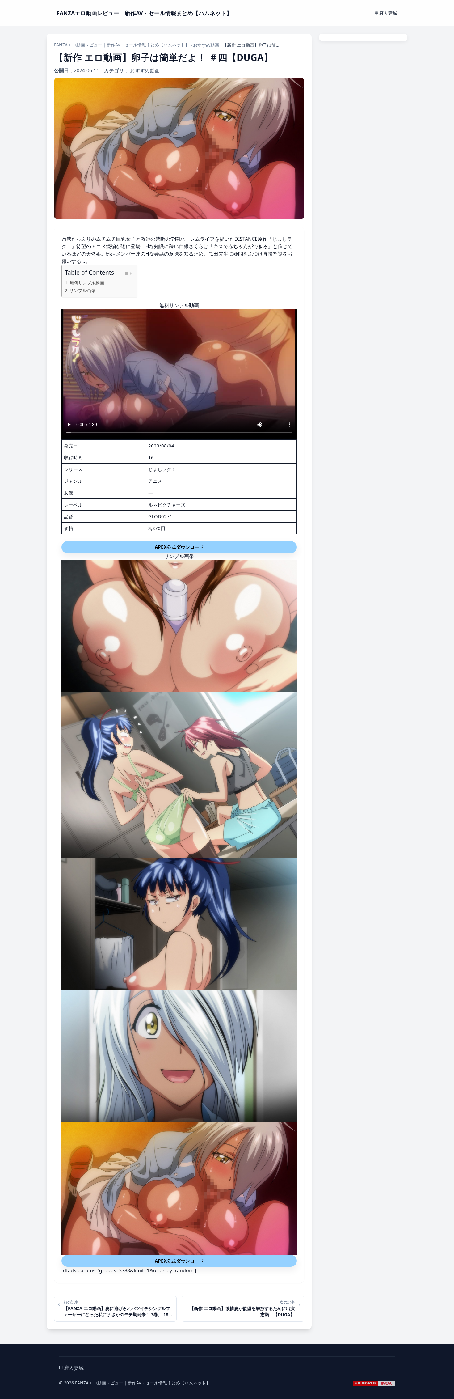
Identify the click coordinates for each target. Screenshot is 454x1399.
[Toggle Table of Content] (124, 273)
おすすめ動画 (206, 45)
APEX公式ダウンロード (179, 547)
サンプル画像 (82, 290)
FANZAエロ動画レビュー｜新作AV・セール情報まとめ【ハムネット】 (121, 45)
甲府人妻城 (385, 13)
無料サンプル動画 (86, 283)
